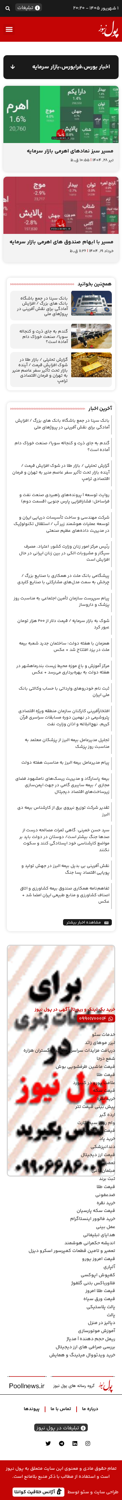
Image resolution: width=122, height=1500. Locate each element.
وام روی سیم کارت (96, 1123)
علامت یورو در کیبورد (94, 1083)
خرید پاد (107, 1139)
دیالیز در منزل (101, 1323)
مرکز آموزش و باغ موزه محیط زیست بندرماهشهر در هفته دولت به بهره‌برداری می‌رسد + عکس (62, 669)
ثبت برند (107, 1179)
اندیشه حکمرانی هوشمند (89, 1243)
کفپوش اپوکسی (98, 1275)
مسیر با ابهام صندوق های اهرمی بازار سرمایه (61, 242)
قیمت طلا (106, 1075)
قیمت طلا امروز (100, 1291)
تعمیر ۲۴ (106, 1163)
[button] (7, 8)
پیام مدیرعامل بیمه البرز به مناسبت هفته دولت (65, 762)
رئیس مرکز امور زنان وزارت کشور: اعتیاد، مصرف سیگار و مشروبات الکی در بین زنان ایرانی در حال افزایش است (64, 553)
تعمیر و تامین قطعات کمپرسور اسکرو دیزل (71, 1251)
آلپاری (109, 1267)
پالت (111, 1315)
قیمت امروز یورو (98, 1259)
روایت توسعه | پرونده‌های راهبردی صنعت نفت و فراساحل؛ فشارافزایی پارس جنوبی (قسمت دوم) (64, 498)
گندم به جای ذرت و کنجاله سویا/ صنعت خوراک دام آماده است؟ (43, 336)
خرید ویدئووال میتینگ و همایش (82, 1355)
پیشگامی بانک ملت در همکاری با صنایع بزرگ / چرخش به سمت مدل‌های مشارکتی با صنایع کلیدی (63, 579)
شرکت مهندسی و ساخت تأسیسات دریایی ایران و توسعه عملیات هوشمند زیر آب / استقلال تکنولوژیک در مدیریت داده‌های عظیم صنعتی (61, 524)
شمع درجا (106, 1058)
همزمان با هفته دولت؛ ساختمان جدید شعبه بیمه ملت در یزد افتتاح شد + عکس (64, 647)
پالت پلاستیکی (100, 1307)
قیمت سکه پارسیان (96, 1211)
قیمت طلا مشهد (99, 1131)
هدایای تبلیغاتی (99, 1235)
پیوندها (32, 1409)
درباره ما (90, 1409)
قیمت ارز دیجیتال (98, 1155)
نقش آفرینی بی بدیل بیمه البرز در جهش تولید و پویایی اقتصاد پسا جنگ (65, 869)
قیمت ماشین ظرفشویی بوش (85, 1067)
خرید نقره (106, 1099)
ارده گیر (107, 1115)
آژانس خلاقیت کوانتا (35, 1492)
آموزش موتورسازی (96, 1331)
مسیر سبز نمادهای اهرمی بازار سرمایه (70, 151)
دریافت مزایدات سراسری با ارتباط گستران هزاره (69, 1050)
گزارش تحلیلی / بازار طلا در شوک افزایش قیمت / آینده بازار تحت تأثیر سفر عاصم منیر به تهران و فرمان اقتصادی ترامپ (40, 370)
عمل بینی (105, 1227)
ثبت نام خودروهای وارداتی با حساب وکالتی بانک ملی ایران (64, 692)
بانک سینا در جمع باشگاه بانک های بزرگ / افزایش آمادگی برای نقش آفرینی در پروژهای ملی (42, 306)
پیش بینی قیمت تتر (95, 1107)
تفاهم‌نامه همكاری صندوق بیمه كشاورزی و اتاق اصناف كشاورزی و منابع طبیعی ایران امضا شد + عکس (64, 895)
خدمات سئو (103, 1035)
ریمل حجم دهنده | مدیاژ (90, 1339)
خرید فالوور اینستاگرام (92, 1219)
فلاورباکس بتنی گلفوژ (93, 1283)
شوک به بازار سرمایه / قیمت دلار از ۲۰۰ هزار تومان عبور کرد (63, 624)
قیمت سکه (104, 1090)
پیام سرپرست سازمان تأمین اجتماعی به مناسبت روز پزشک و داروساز (61, 601)
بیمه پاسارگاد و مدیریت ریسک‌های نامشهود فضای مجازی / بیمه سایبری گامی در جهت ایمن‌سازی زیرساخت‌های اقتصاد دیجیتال (62, 785)
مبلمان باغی (103, 1171)
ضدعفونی (105, 1195)
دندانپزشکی (102, 1147)
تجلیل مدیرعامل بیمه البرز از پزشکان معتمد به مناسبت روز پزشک (67, 743)
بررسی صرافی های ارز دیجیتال (85, 1347)
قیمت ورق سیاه (99, 1299)
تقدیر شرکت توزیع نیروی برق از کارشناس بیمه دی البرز (63, 811)
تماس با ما (60, 1409)
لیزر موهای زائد (100, 1043)
